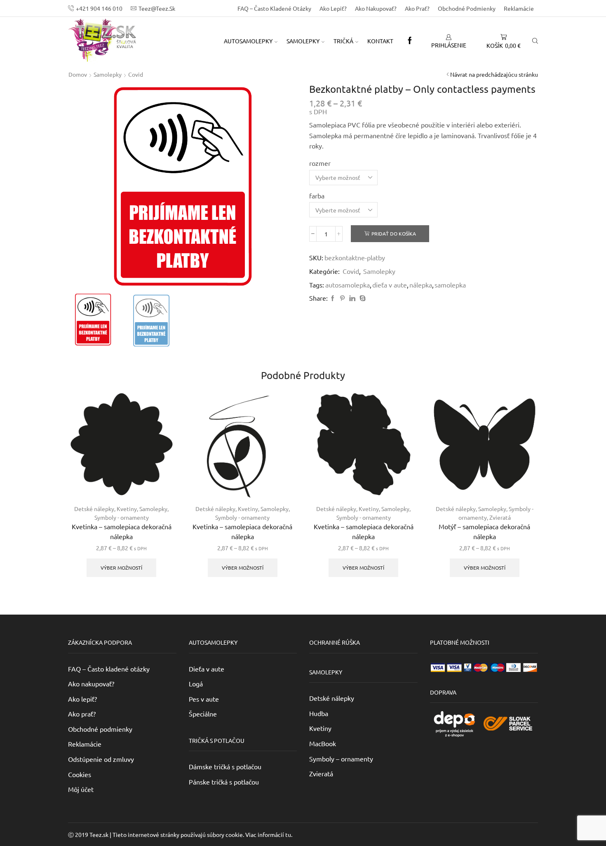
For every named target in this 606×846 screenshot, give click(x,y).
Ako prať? (417, 8)
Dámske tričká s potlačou (225, 766)
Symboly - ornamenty (121, 517)
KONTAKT (380, 41)
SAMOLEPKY (303, 41)
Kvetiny (127, 508)
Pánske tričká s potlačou (224, 782)
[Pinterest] (342, 298)
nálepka (420, 284)
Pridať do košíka (393, 233)
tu (288, 834)
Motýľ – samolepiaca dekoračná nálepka (484, 531)
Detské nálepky (94, 508)
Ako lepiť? (333, 8)
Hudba (318, 713)
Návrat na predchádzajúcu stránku (494, 74)
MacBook (322, 743)
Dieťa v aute (206, 669)
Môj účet (81, 789)
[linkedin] (352, 298)
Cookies (79, 774)
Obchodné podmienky (467, 8)
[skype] (361, 298)
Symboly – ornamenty (341, 758)
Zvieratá (500, 517)
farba (316, 195)
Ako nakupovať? (376, 8)
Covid (135, 74)
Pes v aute (204, 699)
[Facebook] (409, 41)
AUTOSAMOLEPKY (248, 41)
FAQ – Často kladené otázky (274, 8)
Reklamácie (519, 8)
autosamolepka (347, 284)
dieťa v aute (389, 284)
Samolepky (108, 74)
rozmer (320, 163)
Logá (196, 683)
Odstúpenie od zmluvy (101, 759)
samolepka (450, 284)
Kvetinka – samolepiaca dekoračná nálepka (121, 531)
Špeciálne (203, 713)
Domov (77, 74)
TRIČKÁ (343, 41)
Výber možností (121, 567)
